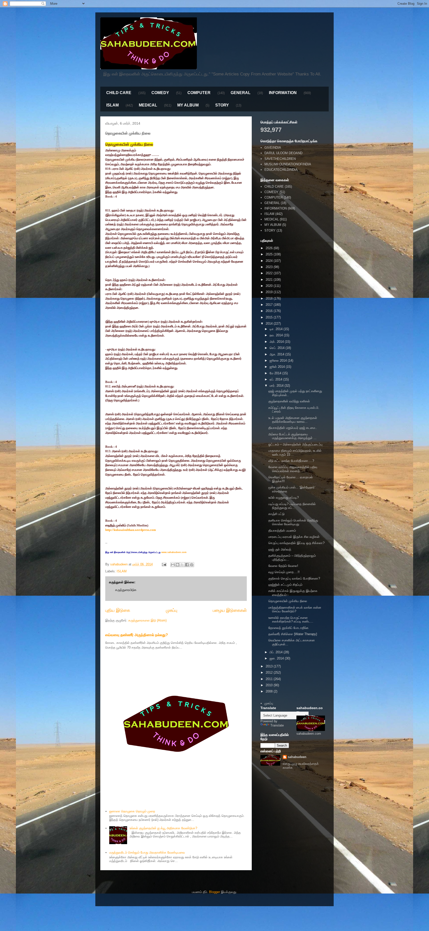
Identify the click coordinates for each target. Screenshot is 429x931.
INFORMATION (283, 93)
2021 (270, 279)
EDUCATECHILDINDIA (281, 170)
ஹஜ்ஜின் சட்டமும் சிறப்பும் (285, 584)
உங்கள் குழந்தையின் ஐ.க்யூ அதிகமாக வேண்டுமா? (163, 828)
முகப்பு (171, 610)
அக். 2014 (277, 342)
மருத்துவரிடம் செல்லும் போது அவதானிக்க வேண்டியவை (147, 852)
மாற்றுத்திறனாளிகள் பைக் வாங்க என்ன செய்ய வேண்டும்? (294, 609)
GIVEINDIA (272, 147)
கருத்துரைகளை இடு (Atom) (147, 620)
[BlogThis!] (177, 564)
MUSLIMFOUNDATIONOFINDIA (287, 164)
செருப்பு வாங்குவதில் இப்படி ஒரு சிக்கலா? (296, 543)
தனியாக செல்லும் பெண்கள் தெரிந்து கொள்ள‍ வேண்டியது (293, 522)
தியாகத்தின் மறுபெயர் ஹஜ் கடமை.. (292, 428)
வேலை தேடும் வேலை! (283, 566)
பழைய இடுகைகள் (230, 610)
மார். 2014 (277, 385)
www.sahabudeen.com (173, 552)
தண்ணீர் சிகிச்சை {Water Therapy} (292, 634)
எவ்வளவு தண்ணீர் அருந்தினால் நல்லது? (136, 635)
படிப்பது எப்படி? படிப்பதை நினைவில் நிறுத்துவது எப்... (292, 506)
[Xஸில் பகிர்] (182, 564)
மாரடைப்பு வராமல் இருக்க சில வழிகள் (294, 537)
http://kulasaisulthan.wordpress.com (130, 530)
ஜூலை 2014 (279, 360)
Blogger (214, 892)
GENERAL (240, 93)
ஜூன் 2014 (278, 367)
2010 (270, 685)
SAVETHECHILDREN (280, 159)
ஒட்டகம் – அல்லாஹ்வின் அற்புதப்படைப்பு (295, 444)
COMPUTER (199, 93)
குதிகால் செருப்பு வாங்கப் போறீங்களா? (294, 578)
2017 (270, 305)
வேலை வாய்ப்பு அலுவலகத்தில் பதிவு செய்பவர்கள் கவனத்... (292, 469)
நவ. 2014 (277, 335)
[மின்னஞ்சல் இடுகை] (163, 564)
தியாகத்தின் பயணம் (282, 530)
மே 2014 (276, 373)
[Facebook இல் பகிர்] (186, 564)
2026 (270, 248)
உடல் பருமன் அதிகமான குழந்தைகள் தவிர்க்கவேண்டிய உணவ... (292, 420)
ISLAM (112, 105)
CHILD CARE (118, 93)
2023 (270, 267)
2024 (270, 261)
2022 (270, 273)
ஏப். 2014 (276, 379)
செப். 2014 (278, 348)
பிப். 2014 (277, 652)
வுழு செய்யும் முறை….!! (284, 572)
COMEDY (160, 93)
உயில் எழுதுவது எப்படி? (283, 497)
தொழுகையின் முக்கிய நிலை (287, 601)
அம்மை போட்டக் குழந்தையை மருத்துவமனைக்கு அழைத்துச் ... (292, 436)
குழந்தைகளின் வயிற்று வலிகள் (289, 401)
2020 (270, 286)
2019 (270, 292)
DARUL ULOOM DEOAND (283, 153)
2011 (270, 679)
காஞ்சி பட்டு (276, 514)
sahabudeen (297, 757)
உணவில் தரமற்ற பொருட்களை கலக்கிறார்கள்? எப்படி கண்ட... (290, 619)
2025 (270, 254)
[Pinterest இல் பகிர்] (191, 564)
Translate (277, 725)
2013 (270, 666)
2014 (270, 323)
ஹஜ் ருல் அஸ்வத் (279, 549)
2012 (270, 672)
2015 (270, 317)
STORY (222, 105)
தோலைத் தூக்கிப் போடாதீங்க (288, 628)
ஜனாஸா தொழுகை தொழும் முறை (132, 811)
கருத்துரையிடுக (126, 590)
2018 (270, 298)
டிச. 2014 (277, 329)
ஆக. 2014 (277, 354)
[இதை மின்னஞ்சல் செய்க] (172, 564)
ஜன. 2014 (277, 658)
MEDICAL (148, 105)
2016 (270, 311)
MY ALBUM (188, 105)
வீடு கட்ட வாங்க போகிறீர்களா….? (291, 461)
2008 (270, 691)
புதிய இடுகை (117, 610)
